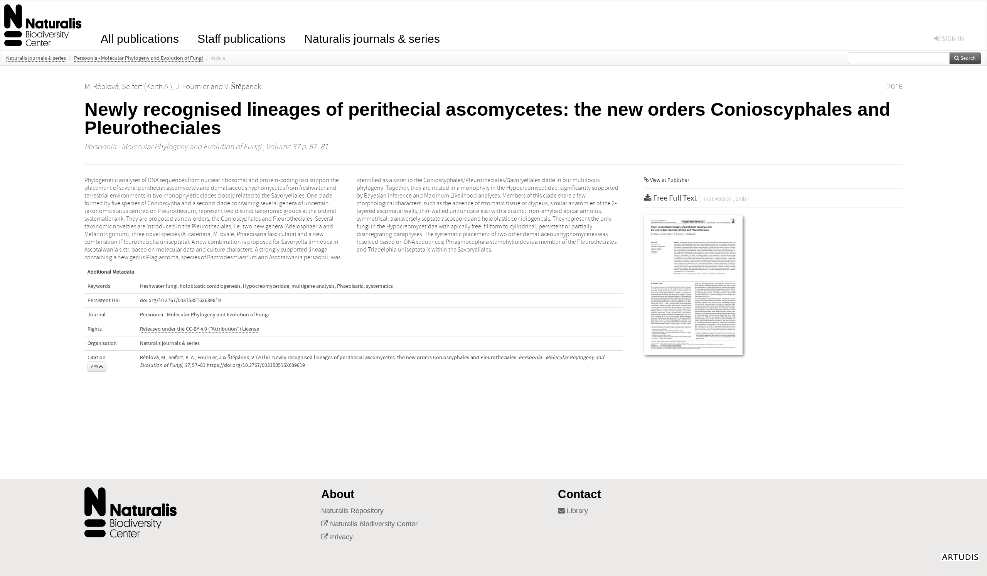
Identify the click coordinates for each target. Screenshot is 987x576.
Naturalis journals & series (372, 38)
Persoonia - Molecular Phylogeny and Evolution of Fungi (138, 58)
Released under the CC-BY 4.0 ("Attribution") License (199, 329)
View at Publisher (669, 180)
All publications (140, 38)
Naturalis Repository (352, 511)
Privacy (340, 537)
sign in (952, 39)
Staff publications (241, 38)
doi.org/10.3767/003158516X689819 (180, 300)
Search (967, 58)
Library (576, 511)
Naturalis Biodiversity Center (373, 524)
